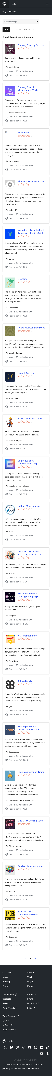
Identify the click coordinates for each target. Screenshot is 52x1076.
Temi (29, 977)
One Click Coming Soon (30, 820)
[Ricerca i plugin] (36, 21)
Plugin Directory (9, 11)
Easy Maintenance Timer (31, 772)
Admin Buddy (25, 681)
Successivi (41, 958)
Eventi (30, 999)
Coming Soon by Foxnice (31, 45)
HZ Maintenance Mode (30, 418)
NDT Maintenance (27, 635)
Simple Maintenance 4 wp (31, 181)
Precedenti (11, 958)
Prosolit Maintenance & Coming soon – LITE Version (29, 553)
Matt (6, 1020)
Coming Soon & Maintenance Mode (28, 88)
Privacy (6, 986)
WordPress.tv (10, 1008)
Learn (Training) (10, 994)
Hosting (6, 981)
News (5, 977)
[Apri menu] (48, 4)
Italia (10, 1041)
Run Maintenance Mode (30, 866)
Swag (31, 1008)
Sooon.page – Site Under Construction (28, 728)
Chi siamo (7, 972)
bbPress (8, 1025)
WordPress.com (11, 1016)
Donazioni (33, 1003)
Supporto (7, 999)
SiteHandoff (24, 132)
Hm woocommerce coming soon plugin (28, 595)
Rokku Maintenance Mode (31, 327)
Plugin (30, 981)
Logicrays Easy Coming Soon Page (28, 462)
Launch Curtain (26, 373)
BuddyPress (9, 1029)
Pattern (30, 986)
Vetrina (30, 972)
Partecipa (31, 994)
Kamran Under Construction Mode (28, 913)
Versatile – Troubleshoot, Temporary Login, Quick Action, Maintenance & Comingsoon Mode (31, 232)
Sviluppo (6, 1003)
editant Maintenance (29, 506)
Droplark (22, 279)
